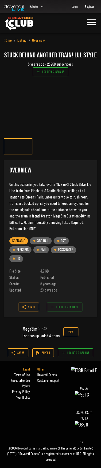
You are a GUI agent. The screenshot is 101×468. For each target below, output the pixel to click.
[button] (18, 240)
